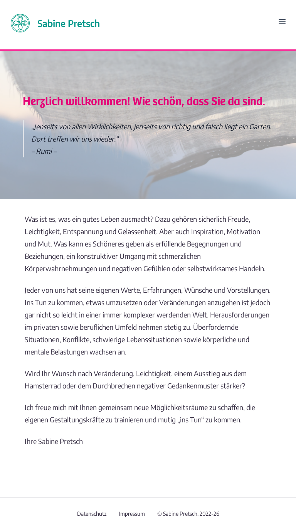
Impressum (132, 513)
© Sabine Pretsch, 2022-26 (188, 513)
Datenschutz (91, 513)
